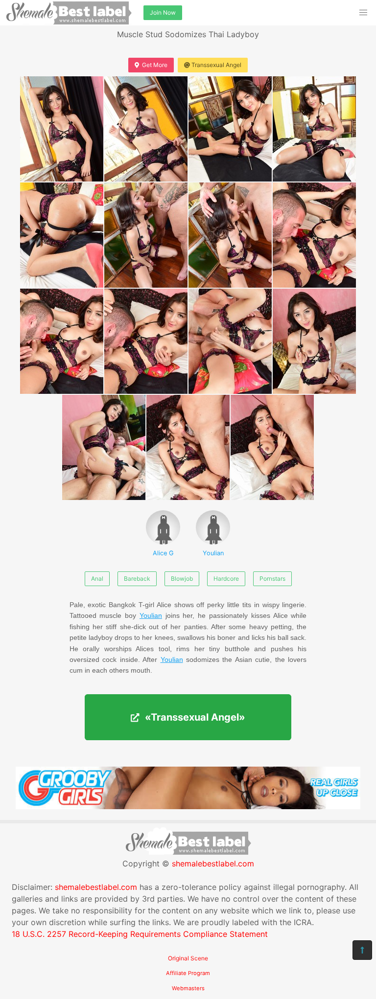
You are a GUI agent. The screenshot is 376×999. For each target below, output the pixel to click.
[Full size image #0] (61, 129)
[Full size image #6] (230, 235)
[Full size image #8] (61, 341)
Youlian (213, 553)
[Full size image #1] (146, 129)
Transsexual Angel (216, 64)
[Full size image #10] (230, 341)
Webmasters (188, 988)
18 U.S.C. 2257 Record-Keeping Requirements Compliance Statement (140, 934)
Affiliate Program (188, 973)
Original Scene (188, 958)
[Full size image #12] (103, 447)
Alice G (163, 553)
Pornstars (272, 578)
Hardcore (226, 578)
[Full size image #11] (314, 341)
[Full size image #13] (188, 447)
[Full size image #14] (272, 447)
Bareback (137, 578)
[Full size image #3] (314, 129)
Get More (154, 64)
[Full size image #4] (61, 235)
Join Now (163, 12)
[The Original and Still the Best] (188, 806)
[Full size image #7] (314, 235)
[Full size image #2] (230, 129)
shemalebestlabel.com (213, 863)
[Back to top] (362, 950)
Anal (97, 578)
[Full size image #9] (146, 341)
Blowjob (182, 578)
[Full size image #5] (146, 235)
